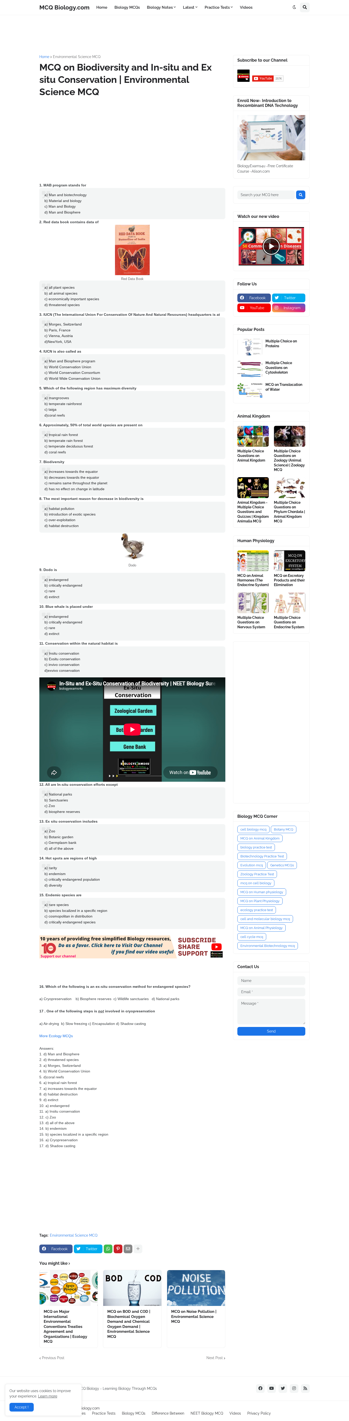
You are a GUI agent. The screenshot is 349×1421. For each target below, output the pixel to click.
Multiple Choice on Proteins (281, 343)
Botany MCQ (283, 829)
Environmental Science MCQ (76, 57)
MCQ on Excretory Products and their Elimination (289, 580)
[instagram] (294, 1388)
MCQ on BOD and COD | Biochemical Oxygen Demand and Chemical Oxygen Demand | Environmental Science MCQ (128, 1324)
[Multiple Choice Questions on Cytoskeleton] (249, 369)
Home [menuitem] (101, 7)
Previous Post (53, 1358)
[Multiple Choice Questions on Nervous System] (253, 602)
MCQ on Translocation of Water (283, 387)
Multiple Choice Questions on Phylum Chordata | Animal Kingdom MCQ (289, 511)
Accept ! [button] (22, 1407)
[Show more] (138, 1249)
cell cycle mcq (251, 937)
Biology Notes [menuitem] (160, 7)
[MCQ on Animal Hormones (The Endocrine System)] (253, 560)
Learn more (47, 1396)
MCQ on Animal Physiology (261, 928)
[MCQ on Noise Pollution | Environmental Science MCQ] (196, 1288)
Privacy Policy (259, 1413)
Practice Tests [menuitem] (217, 7)
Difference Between (168, 1413)
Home (44, 57)
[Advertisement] (163, 34)
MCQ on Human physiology (261, 892)
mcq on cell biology (255, 883)
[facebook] (260, 1388)
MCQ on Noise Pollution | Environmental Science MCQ (193, 1316)
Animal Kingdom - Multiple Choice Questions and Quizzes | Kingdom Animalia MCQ (253, 511)
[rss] (305, 1388)
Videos (235, 1413)
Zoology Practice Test (257, 874)
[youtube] (271, 1388)
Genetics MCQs (282, 865)
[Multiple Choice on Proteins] (249, 347)
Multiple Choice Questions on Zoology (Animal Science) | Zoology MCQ (289, 460)
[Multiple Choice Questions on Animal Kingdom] (253, 436)
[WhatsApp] (108, 1249)
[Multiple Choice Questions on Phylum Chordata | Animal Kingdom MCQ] (289, 487)
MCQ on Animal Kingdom (260, 838)
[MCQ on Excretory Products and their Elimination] (289, 560)
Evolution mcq (251, 865)
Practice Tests (103, 1413)
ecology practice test (256, 910)
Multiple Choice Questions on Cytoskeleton (278, 367)
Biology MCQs (133, 1413)
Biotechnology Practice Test (262, 856)
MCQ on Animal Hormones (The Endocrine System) (253, 580)
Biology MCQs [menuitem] (127, 7)
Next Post (214, 1358)
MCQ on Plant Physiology (260, 901)
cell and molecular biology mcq (265, 919)
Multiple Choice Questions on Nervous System (251, 622)
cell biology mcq (253, 829)
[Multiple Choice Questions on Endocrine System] (289, 602)
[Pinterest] (118, 1249)
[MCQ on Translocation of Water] (249, 390)
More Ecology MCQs (56, 1036)
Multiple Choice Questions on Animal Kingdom (251, 455)
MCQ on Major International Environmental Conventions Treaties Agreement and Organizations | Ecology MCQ (65, 1326)
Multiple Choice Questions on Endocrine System (289, 622)
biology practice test (256, 847)
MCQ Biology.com (64, 7)
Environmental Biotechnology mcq (267, 946)
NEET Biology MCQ (207, 1413)
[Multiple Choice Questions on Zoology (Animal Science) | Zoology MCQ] (289, 436)
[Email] (128, 1249)
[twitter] (282, 1388)
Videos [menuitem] (246, 7)
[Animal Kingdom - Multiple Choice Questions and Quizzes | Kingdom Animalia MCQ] (253, 487)
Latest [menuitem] (188, 7)
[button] (294, 7)
